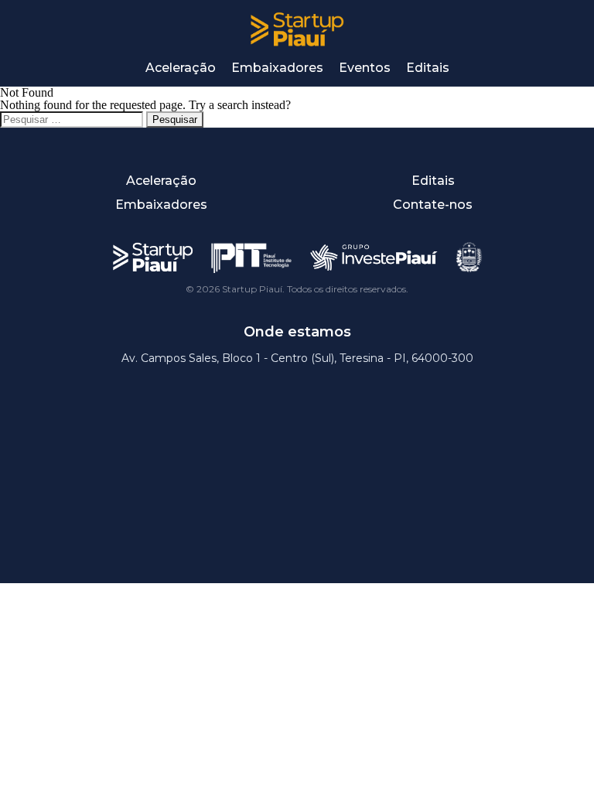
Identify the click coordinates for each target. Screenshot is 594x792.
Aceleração (180, 67)
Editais (427, 67)
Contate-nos (433, 205)
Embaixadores (277, 67)
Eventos (365, 67)
